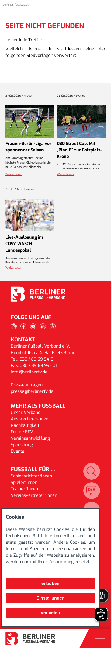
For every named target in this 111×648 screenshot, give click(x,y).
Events (17, 451)
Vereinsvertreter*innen (34, 495)
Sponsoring (22, 445)
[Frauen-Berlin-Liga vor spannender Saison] (29, 121)
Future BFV (22, 432)
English (91, 490)
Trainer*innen (24, 489)
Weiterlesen (13, 174)
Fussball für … (33, 469)
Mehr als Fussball (38, 406)
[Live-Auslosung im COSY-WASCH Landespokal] (29, 215)
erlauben (50, 583)
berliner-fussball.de (16, 5)
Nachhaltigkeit (25, 425)
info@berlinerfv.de (29, 372)
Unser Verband (25, 412)
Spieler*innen (24, 482)
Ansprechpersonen (29, 419)
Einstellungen (50, 598)
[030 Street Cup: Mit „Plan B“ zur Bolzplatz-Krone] (81, 121)
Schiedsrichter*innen (31, 476)
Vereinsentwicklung (30, 438)
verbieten (50, 612)
